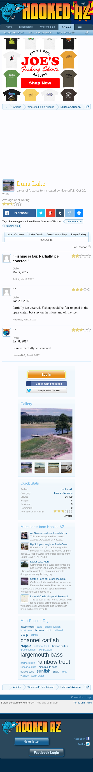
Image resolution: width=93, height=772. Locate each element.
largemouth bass (42, 655)
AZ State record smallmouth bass (48, 533)
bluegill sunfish (52, 626)
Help (88, 697)
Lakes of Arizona (28, 190)
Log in (83, 3)
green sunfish (28, 649)
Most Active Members (40, 32)
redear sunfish (28, 667)
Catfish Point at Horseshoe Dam (47, 579)
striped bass (27, 671)
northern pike (28, 663)
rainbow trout (13, 226)
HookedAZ (67, 190)
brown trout (43, 630)
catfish (34, 634)
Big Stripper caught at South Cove (48, 544)
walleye (25, 675)
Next (68, 468)
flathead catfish (59, 646)
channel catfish (40, 640)
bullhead (58, 630)
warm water (37, 675)
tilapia (56, 671)
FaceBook (79, 738)
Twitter (81, 744)
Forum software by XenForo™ (18, 702)
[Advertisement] (46, 143)
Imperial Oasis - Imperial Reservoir (49, 596)
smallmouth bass (48, 667)
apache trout (27, 626)
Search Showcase (14, 32)
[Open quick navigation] (87, 106)
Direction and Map (57, 234)
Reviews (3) (46, 239)
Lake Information (16, 234)
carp (24, 634)
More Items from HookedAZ (42, 527)
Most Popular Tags (35, 621)
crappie (26, 646)
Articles (66, 27)
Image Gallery (78, 234)
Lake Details (36, 234)
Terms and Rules (82, 702)
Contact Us (77, 697)
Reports (17, 319)
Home (9, 26)
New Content (64, 32)
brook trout (27, 630)
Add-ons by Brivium (47, 702)
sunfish (44, 671)
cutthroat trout (74, 221)
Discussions (26, 26)
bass (39, 626)
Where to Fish (47, 26)
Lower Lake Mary (39, 561)
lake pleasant (45, 649)
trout (64, 671)
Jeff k (16, 279)
